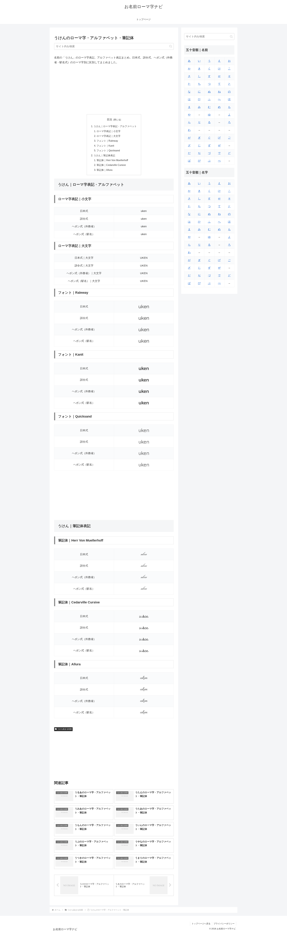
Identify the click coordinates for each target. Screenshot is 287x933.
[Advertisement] (114, 90)
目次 (109, 119)
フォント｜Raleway (107, 140)
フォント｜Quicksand (108, 150)
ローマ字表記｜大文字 (108, 136)
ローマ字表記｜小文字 (108, 131)
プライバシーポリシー (224, 923)
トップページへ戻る (201, 923)
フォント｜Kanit (105, 145)
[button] (170, 46)
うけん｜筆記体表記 (104, 155)
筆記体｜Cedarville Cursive (111, 165)
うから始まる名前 (64, 729)
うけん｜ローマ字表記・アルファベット (115, 126)
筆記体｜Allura (104, 170)
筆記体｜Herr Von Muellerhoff (112, 160)
